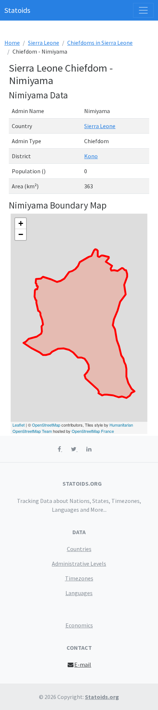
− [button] (20, 234)
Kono (91, 156)
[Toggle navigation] (143, 10)
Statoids (17, 10)
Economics (79, 625)
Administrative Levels (79, 563)
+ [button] (20, 223)
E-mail (82, 664)
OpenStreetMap (46, 425)
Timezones (79, 578)
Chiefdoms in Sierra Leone (100, 42)
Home (12, 42)
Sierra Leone (43, 42)
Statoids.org (102, 696)
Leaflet (18, 425)
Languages (79, 593)
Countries (79, 549)
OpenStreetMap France (93, 431)
